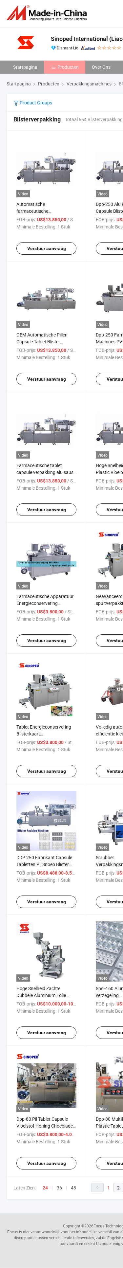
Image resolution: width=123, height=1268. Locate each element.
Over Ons (101, 67)
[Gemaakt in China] (48, 13)
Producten (68, 67)
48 (73, 1188)
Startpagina (25, 67)
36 (59, 1188)
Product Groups (35, 103)
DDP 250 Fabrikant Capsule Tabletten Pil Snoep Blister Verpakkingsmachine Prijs (44, 864)
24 (45, 1187)
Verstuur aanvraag (46, 248)
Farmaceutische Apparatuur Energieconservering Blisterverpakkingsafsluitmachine (50, 603)
